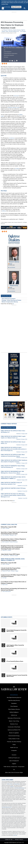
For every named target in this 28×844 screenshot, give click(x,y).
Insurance (14, 754)
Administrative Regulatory (9, 55)
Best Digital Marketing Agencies (14, 697)
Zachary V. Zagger (14, 570)
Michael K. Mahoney (8, 30)
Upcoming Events (6, 617)
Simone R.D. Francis (6, 570)
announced (16, 95)
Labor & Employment (14, 760)
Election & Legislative (14, 732)
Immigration (14, 750)
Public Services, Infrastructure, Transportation (14, 766)
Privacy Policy (17, 784)
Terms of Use (9, 784)
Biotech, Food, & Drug (14, 721)
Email (10, 263)
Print (10, 61)
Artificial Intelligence (14, 712)
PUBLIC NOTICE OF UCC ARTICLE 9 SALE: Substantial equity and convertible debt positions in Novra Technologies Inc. (13, 449)
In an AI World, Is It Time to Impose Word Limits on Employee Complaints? (13, 582)
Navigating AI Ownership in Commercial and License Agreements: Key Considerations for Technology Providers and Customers (12, 547)
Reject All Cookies (16, 7)
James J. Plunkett (5, 528)
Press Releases (14, 706)
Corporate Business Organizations (10, 53)
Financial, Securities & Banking (14, 741)
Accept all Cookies (6, 7)
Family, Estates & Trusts (14, 738)
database (12, 786)
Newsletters (14, 703)
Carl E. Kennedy (5, 535)
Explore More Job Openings (6, 303)
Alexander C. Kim (13, 535)
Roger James (5, 584)
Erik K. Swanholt (5, 541)
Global (14, 744)
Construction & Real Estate (14, 726)
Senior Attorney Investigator (9, 298)
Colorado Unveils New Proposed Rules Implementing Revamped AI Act (10, 568)
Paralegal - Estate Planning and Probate (11, 300)
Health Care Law (14, 747)
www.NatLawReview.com (20, 787)
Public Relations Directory (14, 709)
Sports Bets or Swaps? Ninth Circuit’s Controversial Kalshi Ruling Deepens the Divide (14, 533)
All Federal (6, 57)
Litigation (14, 763)
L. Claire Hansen (5, 555)
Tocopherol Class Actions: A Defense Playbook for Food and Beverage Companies (13, 539)
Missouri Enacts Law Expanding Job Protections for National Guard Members (14, 589)
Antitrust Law (14, 715)
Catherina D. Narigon (14, 555)
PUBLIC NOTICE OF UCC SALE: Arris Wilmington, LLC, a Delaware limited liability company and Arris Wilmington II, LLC (13, 495)
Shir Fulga (4, 577)
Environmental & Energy (14, 735)
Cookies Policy (4, 4)
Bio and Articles (11, 267)
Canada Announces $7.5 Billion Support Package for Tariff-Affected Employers (14, 575)
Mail (12, 61)
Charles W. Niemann (14, 541)
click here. (15, 835)
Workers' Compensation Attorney (10, 301)
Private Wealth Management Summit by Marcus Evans (16, 631)
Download (15, 61)
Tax (4, 49)
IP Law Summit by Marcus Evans (15, 661)
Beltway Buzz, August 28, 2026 (8, 527)
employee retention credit (13, 107)
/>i (17, 61)
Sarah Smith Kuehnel (6, 591)
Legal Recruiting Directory (14, 700)
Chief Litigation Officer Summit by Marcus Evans (15, 646)
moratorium (11, 138)
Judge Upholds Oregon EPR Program (10, 554)
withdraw (4, 210)
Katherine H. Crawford (6, 550)
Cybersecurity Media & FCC (14, 729)
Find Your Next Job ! (6, 295)
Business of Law (14, 724)
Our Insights (23, 31)
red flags (17, 168)
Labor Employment (7, 51)
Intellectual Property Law (14, 757)
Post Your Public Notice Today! (8, 427)
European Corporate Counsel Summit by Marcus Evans (17, 676)
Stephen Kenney (17, 30)
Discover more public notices (7, 500)
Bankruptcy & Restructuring (14, 718)
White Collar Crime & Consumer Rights (14, 772)
